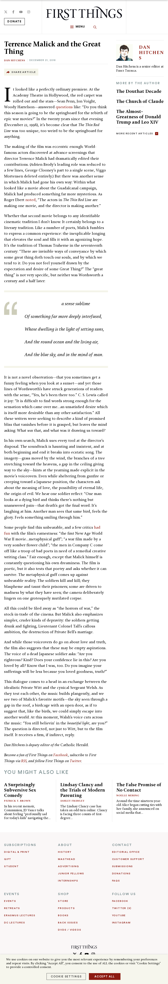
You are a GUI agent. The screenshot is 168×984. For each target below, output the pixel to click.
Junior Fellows (71, 873)
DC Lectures (14, 922)
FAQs (116, 880)
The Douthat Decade (138, 91)
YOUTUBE (119, 915)
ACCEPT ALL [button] (104, 976)
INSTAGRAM (121, 922)
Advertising (68, 866)
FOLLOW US (124, 894)
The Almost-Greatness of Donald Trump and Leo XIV (138, 116)
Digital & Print (17, 852)
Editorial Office (126, 852)
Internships (68, 880)
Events (10, 901)
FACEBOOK (120, 901)
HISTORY (64, 852)
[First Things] (84, 13)
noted (30, 199)
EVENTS (11, 894)
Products (66, 908)
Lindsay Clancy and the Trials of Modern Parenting (82, 789)
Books (63, 915)
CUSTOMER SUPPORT (128, 859)
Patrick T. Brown (17, 800)
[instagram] (28, 12)
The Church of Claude (140, 101)
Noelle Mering (127, 795)
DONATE (14, 21)
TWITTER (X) (122, 908)
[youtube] (21, 12)
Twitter (75, 760)
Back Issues (68, 922)
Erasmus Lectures (19, 915)
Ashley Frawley (72, 800)
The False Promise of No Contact (138, 787)
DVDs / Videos (69, 930)
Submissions (122, 866)
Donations (121, 873)
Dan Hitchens (14, 60)
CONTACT (122, 845)
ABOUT (65, 845)
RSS (24, 760)
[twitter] (5, 12)
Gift (7, 859)
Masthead (66, 859)
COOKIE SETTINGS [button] (66, 976)
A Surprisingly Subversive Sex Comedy (20, 789)
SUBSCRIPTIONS (20, 845)
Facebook (60, 755)
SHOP (63, 894)
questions (64, 107)
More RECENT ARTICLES (134, 133)
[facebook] (13, 12)
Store (63, 901)
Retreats (12, 908)
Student (11, 866)
